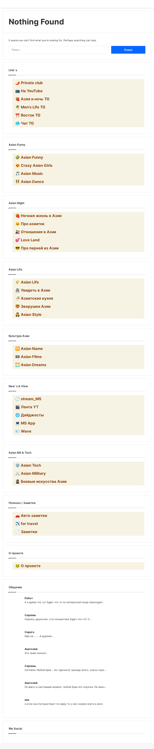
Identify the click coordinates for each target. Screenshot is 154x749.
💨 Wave (23, 431)
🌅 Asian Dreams (30, 365)
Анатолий (31, 649)
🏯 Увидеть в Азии (32, 290)
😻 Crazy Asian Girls (33, 165)
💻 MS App (25, 423)
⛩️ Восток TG (27, 115)
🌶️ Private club (29, 83)
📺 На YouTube (29, 91)
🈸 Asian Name (29, 348)
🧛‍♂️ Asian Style (28, 314)
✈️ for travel (26, 523)
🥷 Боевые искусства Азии (41, 481)
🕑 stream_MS (28, 399)
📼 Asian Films (28, 356)
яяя (27, 699)
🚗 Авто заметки (31, 515)
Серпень (30, 615)
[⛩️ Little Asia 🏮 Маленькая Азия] (77, 4)
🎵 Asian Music (29, 173)
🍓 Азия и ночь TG (32, 99)
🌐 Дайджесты (29, 415)
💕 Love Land (27, 240)
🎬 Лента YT (26, 407)
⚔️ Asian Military (30, 473)
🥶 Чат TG (24, 123)
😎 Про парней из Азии (37, 248)
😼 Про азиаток (30, 224)
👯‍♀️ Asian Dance (29, 181)
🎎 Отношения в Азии (35, 232)
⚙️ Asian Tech (28, 465)
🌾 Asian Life (27, 282)
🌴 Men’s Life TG (30, 107)
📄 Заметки (26, 532)
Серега (29, 632)
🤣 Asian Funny (29, 157)
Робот (29, 598)
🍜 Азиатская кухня (34, 298)
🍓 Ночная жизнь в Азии (38, 215)
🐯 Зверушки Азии (33, 306)
